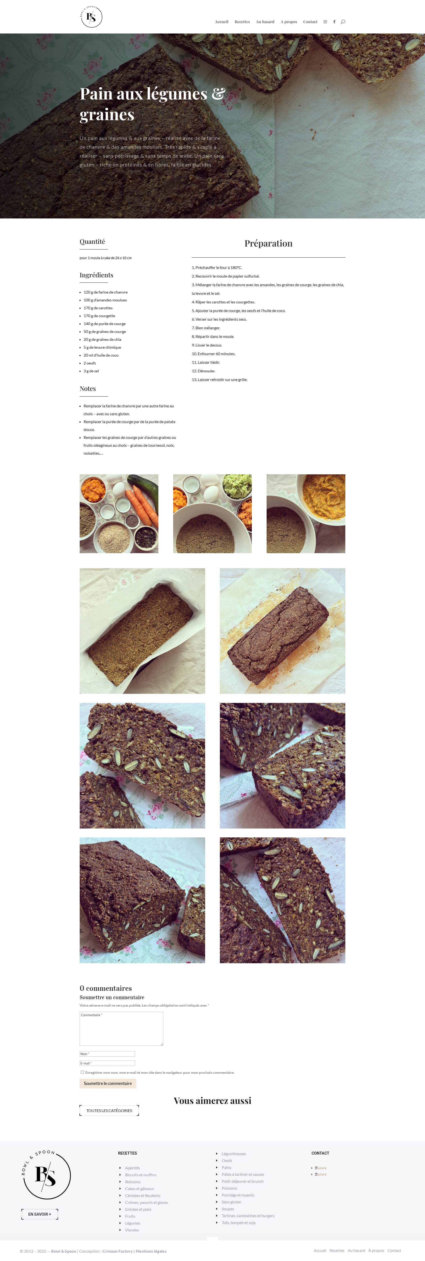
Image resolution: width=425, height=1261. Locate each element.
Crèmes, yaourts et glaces (146, 1202)
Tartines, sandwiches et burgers (248, 1215)
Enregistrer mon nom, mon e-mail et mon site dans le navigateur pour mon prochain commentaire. (159, 1072)
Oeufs (227, 1160)
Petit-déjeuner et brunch (243, 1181)
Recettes (242, 22)
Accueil (221, 22)
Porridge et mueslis (238, 1195)
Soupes (228, 1208)
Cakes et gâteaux (139, 1188)
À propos (376, 1250)
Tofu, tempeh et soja (239, 1222)
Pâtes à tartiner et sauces (243, 1174)
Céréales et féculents (142, 1195)
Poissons (229, 1188)
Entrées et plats (138, 1209)
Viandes (132, 1230)
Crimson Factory (118, 1251)
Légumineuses (234, 1153)
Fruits (130, 1216)
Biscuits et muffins (140, 1174)
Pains (226, 1167)
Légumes (132, 1223)
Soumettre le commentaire (108, 1083)
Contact (310, 22)
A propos (289, 22)
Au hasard (265, 22)
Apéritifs (132, 1167)
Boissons (132, 1181)
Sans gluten (231, 1201)
